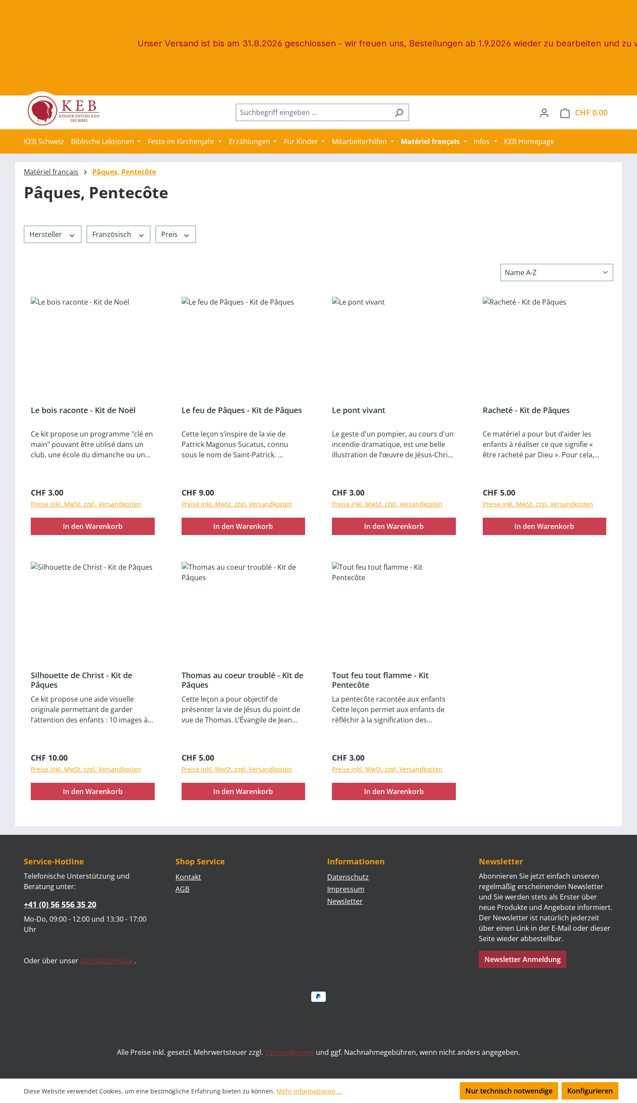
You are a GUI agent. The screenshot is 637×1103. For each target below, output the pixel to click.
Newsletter (345, 901)
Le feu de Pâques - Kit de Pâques (242, 410)
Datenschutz (348, 877)
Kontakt (188, 877)
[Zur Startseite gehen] (67, 110)
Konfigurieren (590, 1091)
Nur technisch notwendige (508, 1091)
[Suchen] (399, 112)
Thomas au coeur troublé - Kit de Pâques (242, 679)
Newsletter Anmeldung (522, 959)
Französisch (112, 234)
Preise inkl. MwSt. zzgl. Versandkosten (86, 504)
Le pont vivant (358, 410)
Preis (170, 234)
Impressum (345, 889)
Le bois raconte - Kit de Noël (83, 410)
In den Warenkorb (93, 526)
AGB (182, 889)
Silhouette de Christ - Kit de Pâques (81, 679)
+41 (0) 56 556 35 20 (60, 904)
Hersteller (46, 234)
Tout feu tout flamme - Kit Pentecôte (380, 679)
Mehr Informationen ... (309, 1091)
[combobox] (312, 112)
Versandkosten (289, 1052)
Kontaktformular (107, 960)
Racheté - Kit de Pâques (526, 410)
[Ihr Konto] (544, 112)
